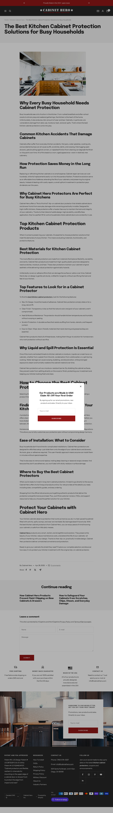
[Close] (80, 386)
